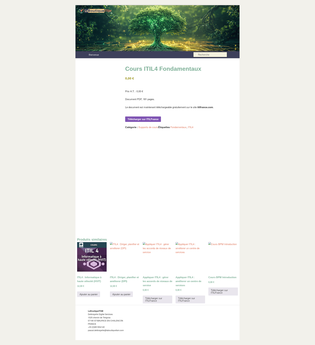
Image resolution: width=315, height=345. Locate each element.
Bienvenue (94, 54)
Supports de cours (148, 127)
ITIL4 (190, 127)
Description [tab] (89, 137)
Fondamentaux (178, 127)
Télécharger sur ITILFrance (143, 119)
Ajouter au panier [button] (89, 294)
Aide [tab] (104, 137)
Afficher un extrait (132, 202)
